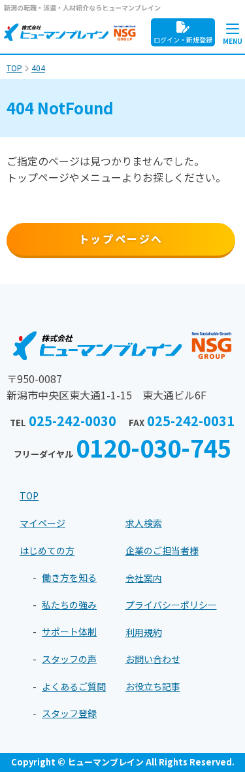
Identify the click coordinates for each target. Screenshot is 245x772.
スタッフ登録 (69, 713)
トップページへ (120, 238)
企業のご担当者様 (162, 550)
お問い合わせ (152, 658)
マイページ (42, 522)
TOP (29, 495)
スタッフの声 (69, 658)
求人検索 (143, 522)
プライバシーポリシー (171, 604)
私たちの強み (69, 604)
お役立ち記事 (152, 686)
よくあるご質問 (74, 686)
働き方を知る (69, 577)
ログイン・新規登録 (183, 39)
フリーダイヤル (122, 448)
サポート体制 (69, 631)
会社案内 (143, 577)
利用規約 (143, 632)
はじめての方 (47, 550)
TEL (63, 422)
